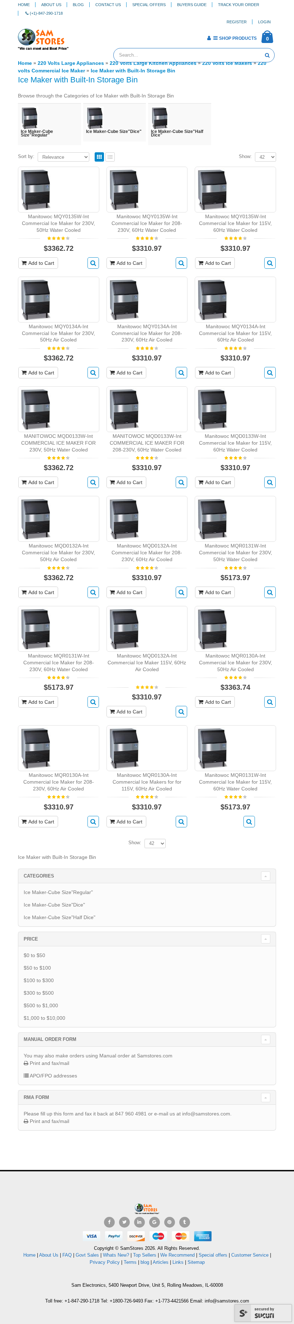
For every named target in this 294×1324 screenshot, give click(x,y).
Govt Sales (87, 1255)
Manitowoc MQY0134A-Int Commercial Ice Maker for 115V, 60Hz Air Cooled (235, 333)
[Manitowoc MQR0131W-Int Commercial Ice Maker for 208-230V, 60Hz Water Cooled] (35, 628)
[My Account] (208, 38)
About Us (51, 5)
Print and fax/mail (48, 1063)
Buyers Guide (192, 5)
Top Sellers (144, 1255)
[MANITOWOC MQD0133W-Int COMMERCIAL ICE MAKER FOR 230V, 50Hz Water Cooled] (35, 409)
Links (178, 1262)
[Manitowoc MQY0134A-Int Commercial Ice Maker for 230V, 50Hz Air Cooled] (35, 299)
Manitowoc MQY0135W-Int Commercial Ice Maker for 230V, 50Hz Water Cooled (58, 223)
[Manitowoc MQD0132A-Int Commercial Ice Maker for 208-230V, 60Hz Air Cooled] (124, 518)
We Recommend (177, 1255)
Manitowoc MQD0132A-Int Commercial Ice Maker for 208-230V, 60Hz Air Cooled (147, 552)
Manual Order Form (50, 1039)
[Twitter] (124, 1222)
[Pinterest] (169, 1222)
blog (145, 1262)
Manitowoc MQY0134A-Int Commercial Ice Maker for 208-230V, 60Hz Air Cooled (147, 333)
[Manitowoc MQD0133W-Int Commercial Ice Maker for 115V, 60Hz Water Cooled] (212, 409)
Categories (39, 876)
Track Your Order (238, 5)
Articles (161, 1262)
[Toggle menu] (76, 36)
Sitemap (196, 1262)
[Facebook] (109, 1222)
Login (264, 22)
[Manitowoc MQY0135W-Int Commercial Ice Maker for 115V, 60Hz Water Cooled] (212, 189)
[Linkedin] (139, 1222)
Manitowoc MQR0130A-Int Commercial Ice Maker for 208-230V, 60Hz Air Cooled (58, 782)
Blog (78, 5)
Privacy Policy (105, 1262)
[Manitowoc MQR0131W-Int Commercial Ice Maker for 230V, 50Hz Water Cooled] (212, 518)
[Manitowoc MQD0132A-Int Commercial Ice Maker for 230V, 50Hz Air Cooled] (35, 518)
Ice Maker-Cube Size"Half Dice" (59, 917)
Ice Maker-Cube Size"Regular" (58, 892)
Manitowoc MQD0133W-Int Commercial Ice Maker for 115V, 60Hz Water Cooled (235, 443)
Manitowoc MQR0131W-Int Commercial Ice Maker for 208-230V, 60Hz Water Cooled (58, 662)
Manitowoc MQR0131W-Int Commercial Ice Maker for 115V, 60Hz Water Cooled (235, 782)
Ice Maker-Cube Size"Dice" (54, 905)
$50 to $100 (37, 968)
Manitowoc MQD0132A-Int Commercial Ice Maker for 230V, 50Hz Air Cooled (58, 552)
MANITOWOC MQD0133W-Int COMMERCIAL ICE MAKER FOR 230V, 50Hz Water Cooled (58, 443)
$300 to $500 (39, 993)
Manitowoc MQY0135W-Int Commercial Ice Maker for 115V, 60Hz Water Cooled (235, 223)
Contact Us (108, 5)
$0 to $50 (34, 955)
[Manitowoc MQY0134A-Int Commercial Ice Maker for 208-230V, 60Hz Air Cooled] (124, 299)
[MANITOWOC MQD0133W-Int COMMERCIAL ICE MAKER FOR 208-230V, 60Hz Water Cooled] (124, 409)
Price (31, 939)
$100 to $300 (39, 980)
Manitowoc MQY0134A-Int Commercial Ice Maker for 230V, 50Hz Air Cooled (58, 333)
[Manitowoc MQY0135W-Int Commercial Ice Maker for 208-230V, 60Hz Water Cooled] (124, 189)
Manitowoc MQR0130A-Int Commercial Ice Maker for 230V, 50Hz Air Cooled (235, 662)
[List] (110, 157)
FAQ (67, 1255)
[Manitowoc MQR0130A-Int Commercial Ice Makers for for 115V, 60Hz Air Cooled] (124, 748)
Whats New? (116, 1255)
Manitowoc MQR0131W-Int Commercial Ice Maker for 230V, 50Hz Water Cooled (235, 552)
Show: (245, 156)
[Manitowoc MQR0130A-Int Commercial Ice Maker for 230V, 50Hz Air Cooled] (212, 628)
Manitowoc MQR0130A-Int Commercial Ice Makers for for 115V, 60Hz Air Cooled (147, 782)
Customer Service (250, 1255)
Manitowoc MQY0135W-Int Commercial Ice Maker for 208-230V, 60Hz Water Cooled (147, 223)
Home (24, 5)
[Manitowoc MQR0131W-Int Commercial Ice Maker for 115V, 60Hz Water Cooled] (212, 748)
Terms (131, 1262)
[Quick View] (93, 263)
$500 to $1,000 (41, 1005)
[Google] (154, 1222)
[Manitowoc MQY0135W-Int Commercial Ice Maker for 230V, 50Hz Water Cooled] (35, 189)
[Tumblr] (184, 1222)
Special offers (213, 1255)
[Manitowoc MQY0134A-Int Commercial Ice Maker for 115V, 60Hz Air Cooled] (212, 299)
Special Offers (149, 5)
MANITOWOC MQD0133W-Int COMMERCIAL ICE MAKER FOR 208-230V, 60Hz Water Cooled (147, 443)
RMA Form (36, 1097)
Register (237, 22)
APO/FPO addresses (53, 1076)
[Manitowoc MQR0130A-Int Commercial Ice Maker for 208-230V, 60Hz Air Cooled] (35, 748)
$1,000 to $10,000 (44, 1018)
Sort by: (26, 156)
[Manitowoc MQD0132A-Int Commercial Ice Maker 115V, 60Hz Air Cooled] (124, 628)
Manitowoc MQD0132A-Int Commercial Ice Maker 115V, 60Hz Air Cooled (147, 662)
